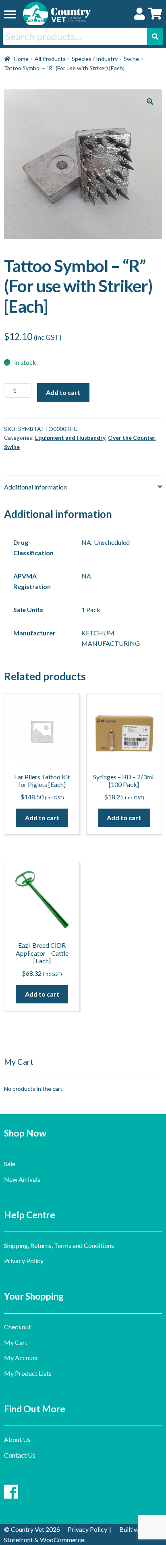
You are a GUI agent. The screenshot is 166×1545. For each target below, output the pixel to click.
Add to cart (63, 392)
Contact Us (19, 1455)
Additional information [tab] (35, 487)
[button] (149, 101)
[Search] (155, 36)
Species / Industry (95, 58)
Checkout (17, 1327)
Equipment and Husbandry (70, 437)
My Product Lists (28, 1373)
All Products (50, 58)
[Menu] (10, 14)
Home (21, 58)
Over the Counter (132, 437)
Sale (9, 1163)
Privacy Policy (24, 1260)
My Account (21, 1357)
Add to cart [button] (42, 817)
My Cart (15, 1342)
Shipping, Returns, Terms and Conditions (59, 1245)
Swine (131, 58)
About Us (17, 1439)
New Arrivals (22, 1179)
